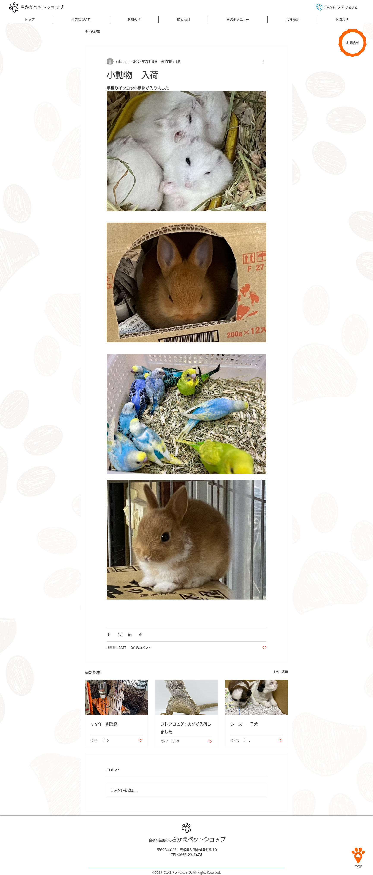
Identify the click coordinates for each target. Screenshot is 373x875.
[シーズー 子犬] (256, 697)
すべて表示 (280, 671)
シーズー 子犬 (244, 724)
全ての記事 (92, 31)
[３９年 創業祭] (116, 697)
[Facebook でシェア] (109, 634)
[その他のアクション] (263, 61)
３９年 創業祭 (104, 724)
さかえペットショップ (41, 7)
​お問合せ (352, 42)
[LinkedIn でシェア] (130, 634)
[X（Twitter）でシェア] (119, 634)
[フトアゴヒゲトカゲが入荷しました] (186, 697)
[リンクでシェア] (140, 634)
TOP (358, 866)
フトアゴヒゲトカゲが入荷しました (186, 728)
